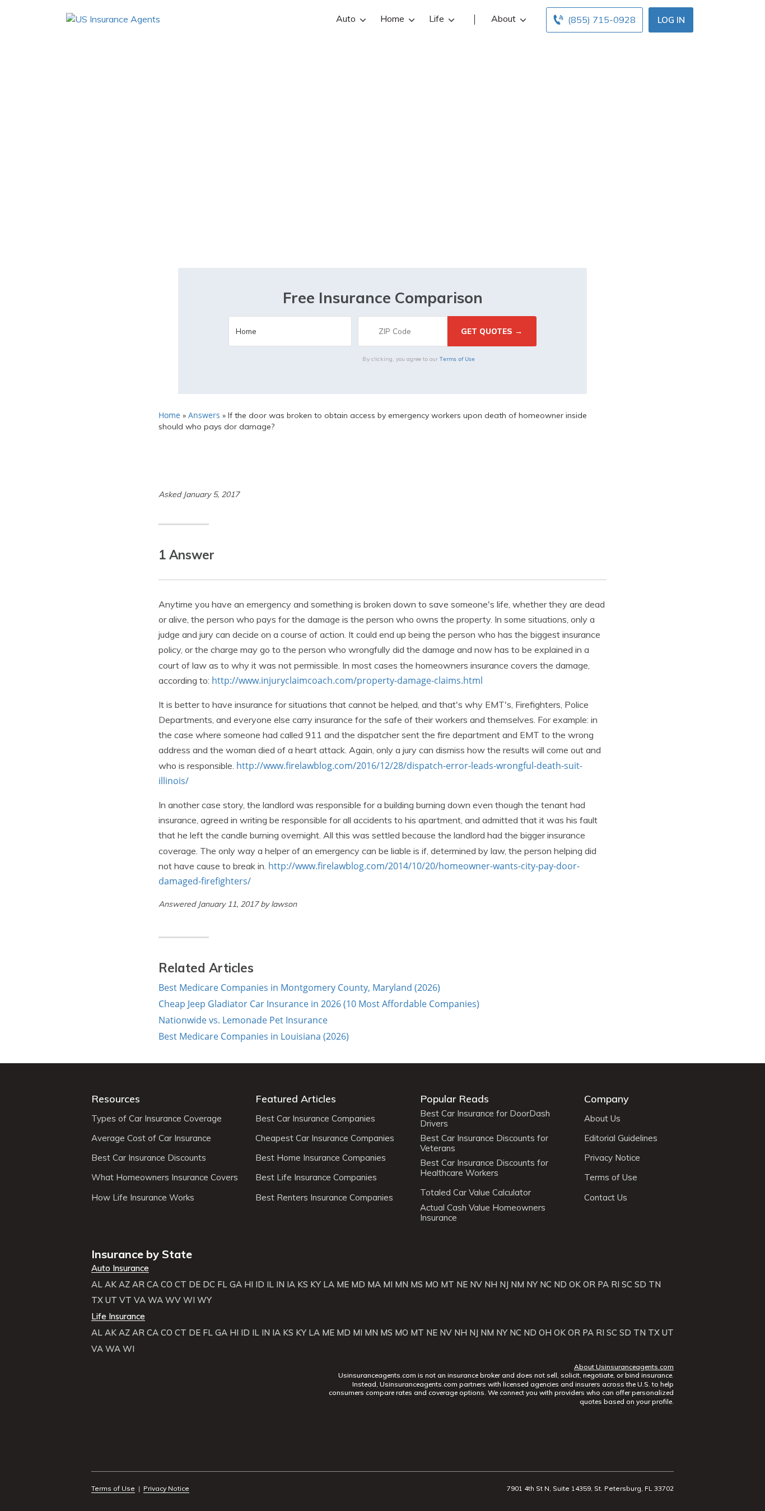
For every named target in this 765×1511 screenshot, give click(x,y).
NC (546, 1285)
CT (180, 1285)
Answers (204, 415)
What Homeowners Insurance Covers (164, 1177)
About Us (602, 1119)
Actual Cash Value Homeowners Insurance (482, 1213)
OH (545, 1333)
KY (315, 1285)
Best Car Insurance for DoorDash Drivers (485, 1119)
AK (110, 1285)
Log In (671, 20)
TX (97, 1300)
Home (392, 18)
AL (96, 1285)
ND (560, 1285)
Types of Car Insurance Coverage (156, 1119)
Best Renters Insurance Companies (324, 1198)
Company (606, 1098)
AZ (124, 1285)
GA (236, 1285)
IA (291, 1285)
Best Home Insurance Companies (320, 1158)
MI (388, 1285)
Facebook (98, 1457)
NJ (504, 1285)
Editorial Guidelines (620, 1138)
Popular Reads (454, 1098)
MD (358, 1285)
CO (166, 1285)
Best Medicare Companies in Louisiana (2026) (253, 1036)
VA (140, 1300)
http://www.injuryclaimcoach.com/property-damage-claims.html (347, 680)
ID (259, 1285)
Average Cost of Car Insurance (151, 1138)
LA (328, 1285)
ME (343, 1285)
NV (476, 1285)
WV (173, 1300)
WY (204, 1300)
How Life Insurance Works (142, 1198)
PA (603, 1285)
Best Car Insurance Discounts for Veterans (484, 1143)
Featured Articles (295, 1098)
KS (302, 1285)
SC (627, 1285)
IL (270, 1285)
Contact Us (605, 1198)
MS (417, 1285)
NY (532, 1285)
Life (436, 18)
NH (490, 1285)
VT (125, 1300)
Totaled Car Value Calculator (475, 1193)
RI (615, 1285)
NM (517, 1285)
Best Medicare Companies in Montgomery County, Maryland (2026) (299, 987)
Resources (115, 1098)
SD (640, 1285)
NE (462, 1285)
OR (589, 1285)
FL (222, 1285)
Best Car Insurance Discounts (148, 1158)
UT (111, 1300)
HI (248, 1285)
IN (280, 1285)
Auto (346, 18)
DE (194, 1285)
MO (432, 1285)
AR (138, 1285)
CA (152, 1285)
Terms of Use (457, 359)
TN (655, 1285)
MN (401, 1285)
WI (189, 1300)
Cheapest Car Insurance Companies (324, 1138)
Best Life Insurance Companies (316, 1177)
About (503, 18)
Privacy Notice (612, 1158)
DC (209, 1285)
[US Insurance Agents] (113, 18)
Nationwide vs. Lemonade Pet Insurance (243, 1020)
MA (374, 1285)
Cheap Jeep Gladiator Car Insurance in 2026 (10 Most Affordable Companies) (318, 1004)
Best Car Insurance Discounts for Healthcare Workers (484, 1168)
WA (155, 1300)
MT (447, 1285)
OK (575, 1285)
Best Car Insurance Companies (315, 1119)
